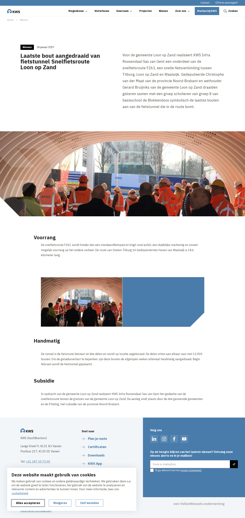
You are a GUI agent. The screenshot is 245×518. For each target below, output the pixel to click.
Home (10, 20)
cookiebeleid (19, 493)
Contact (205, 2)
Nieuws (24, 20)
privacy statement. (191, 470)
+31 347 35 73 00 (38, 461)
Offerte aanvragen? (226, 2)
